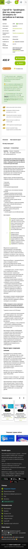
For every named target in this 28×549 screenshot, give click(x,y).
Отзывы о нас (7, 513)
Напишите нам (16, 50)
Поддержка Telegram (10, 488)
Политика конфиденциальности (12, 494)
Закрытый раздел (8, 516)
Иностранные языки (17, 28)
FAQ (5, 496)
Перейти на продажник (18, 33)
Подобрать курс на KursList (11, 523)
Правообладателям (9, 491)
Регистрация (7, 508)
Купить (21, 63)
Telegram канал (8, 518)
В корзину (21, 58)
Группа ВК (6, 521)
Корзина (6, 511)
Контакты (6, 499)
